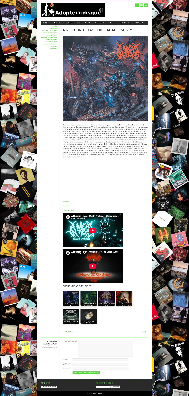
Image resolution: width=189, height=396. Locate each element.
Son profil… (125, 23)
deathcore (54, 44)
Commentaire (70, 342)
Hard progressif (47, 32)
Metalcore (44, 37)
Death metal (53, 30)
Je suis (87, 23)
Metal (55, 35)
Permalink (54, 48)
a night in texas (52, 41)
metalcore (54, 46)
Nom (65, 360)
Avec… (113, 23)
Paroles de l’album (68, 210)
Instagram (141, 5)
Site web (67, 368)
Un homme (54, 39)
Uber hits (139, 23)
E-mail (66, 364)
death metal (47, 44)
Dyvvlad (54, 26)
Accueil (46, 23)
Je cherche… (100, 23)
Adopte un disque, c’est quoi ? (67, 23)
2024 (46, 30)
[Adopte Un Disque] (73, 17)
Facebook (137, 5)
